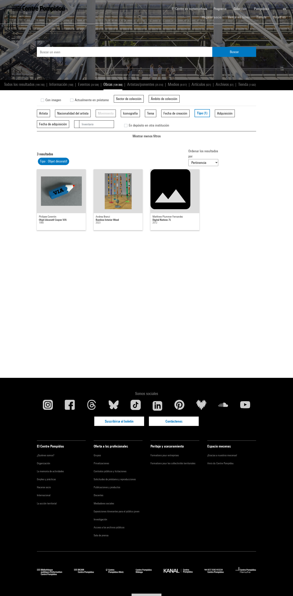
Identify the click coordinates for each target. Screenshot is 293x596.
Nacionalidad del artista (72, 113)
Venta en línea (239, 17)
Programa (220, 9)
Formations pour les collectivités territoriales (172, 463)
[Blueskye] (114, 406)
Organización (43, 463)
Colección (241, 9)
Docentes (98, 495)
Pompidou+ (262, 9)
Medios (177, 84)
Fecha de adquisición (53, 124)
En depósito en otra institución (148, 125)
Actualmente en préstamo (91, 100)
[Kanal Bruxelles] (181, 574)
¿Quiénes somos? (45, 455)
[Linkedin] (157, 406)
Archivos (224, 84)
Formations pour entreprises (164, 455)
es (285, 9)
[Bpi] (52, 574)
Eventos (88, 84)
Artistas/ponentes (145, 84)
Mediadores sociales (104, 503)
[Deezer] (201, 406)
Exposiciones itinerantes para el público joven (117, 511)
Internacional (43, 495)
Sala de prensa (101, 535)
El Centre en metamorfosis (191, 8)
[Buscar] (276, 6)
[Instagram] (48, 406)
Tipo (202, 113)
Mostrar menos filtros (147, 136)
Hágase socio (213, 17)
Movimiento (106, 113)
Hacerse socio (44, 487)
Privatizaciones (101, 463)
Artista (43, 113)
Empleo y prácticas (46, 479)
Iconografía (130, 113)
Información (61, 84)
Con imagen (53, 100)
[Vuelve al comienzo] (283, 586)
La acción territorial (47, 503)
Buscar (234, 52)
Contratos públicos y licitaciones (110, 471)
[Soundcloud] (223, 406)
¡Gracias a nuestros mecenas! (222, 455)
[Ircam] (87, 574)
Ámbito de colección (164, 99)
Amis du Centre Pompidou (220, 463)
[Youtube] (245, 406)
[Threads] (92, 406)
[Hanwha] (246, 574)
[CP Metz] (118, 574)
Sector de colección (129, 99)
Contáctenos (173, 421)
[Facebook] (70, 406)
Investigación (100, 519)
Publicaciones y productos (107, 487)
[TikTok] (135, 406)
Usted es (280, 17)
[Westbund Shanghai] (217, 574)
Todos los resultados (24, 84)
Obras (112, 84)
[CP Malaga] (147, 574)
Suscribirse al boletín (119, 421)
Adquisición (225, 113)
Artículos (201, 84)
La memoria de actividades (50, 471)
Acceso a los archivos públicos (109, 527)
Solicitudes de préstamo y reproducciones (115, 479)
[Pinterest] (179, 406)
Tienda (263, 17)
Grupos (97, 455)
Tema (150, 113)
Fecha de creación (175, 113)
